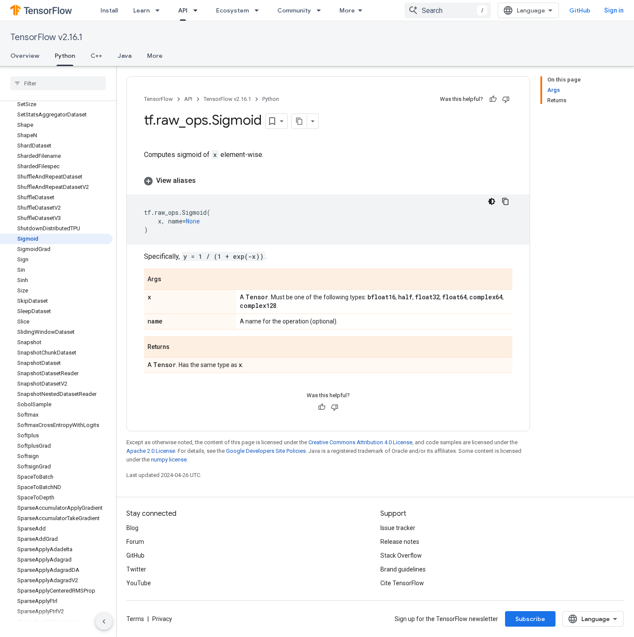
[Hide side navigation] (104, 621)
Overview (24, 56)
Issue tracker (397, 527)
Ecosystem (232, 10)
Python (65, 56)
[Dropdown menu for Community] (321, 10)
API (183, 10)
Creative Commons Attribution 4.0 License (360, 442)
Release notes (399, 541)
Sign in (614, 10)
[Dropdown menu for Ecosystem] (259, 10)
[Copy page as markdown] (299, 121)
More (347, 10)
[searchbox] (58, 83)
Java (125, 56)
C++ (96, 56)
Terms (135, 618)
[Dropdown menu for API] (198, 10)
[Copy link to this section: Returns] (178, 347)
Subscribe (530, 619)
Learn (141, 10)
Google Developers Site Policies (266, 451)
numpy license (169, 459)
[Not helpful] (505, 99)
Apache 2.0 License (150, 451)
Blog (132, 527)
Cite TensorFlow (402, 583)
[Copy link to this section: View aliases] (204, 181)
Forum (135, 541)
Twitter (136, 569)
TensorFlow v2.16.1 (46, 37)
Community (294, 10)
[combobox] (448, 10)
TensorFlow (158, 99)
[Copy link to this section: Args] (170, 280)
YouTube (138, 583)
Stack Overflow (401, 555)
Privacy (162, 618)
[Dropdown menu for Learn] (160, 10)
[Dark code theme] (492, 201)
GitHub (579, 10)
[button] (328, 181)
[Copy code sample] (505, 201)
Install (109, 10)
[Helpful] (492, 99)
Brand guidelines (403, 569)
